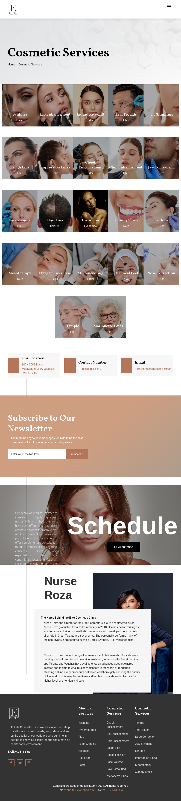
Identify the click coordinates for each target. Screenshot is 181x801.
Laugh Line (113, 747)
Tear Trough (142, 730)
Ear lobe (140, 750)
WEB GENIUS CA (112, 790)
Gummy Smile (143, 771)
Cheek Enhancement (115, 725)
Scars (82, 765)
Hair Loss (84, 758)
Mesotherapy (143, 765)
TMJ (81, 736)
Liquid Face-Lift (116, 755)
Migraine (83, 722)
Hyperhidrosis (87, 730)
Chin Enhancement (118, 741)
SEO (94, 790)
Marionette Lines (117, 776)
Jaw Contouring (116, 769)
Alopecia (83, 750)
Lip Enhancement (117, 734)
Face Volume (115, 762)
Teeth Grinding (87, 743)
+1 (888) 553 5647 (89, 368)
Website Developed (76, 790)
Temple (139, 722)
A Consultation (123, 547)
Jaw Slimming (143, 743)
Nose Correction (145, 736)
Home (11, 64)
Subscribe (77, 454)
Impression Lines (146, 758)
